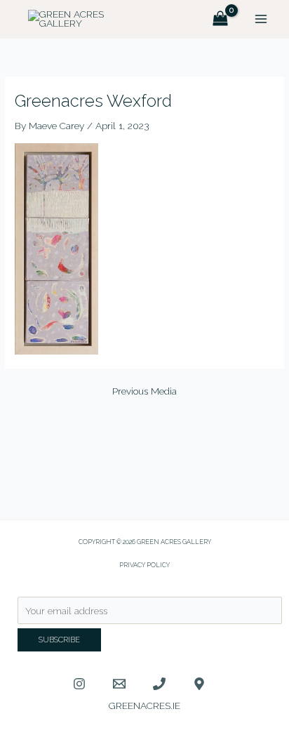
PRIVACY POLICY (144, 565)
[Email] (119, 683)
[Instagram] (79, 683)
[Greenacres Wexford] (56, 247)
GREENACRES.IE (144, 705)
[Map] (199, 683)
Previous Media (144, 392)
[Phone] (159, 683)
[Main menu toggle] (261, 19)
